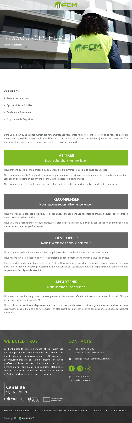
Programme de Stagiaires (20, 119)
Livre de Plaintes (118, 410)
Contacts (98, 410)
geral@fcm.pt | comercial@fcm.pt (92, 358)
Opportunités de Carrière (19, 105)
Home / (8, 44)
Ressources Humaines (18, 98)
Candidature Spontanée (19, 112)
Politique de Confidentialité (18, 410)
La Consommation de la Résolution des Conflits (63, 410)
